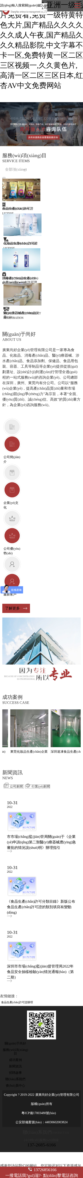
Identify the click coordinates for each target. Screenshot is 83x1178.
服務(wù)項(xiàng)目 (15, 1051)
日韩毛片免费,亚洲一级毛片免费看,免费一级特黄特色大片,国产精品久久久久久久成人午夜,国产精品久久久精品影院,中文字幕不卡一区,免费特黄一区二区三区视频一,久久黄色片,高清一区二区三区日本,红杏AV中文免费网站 (41, 45)
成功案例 (15, 1060)
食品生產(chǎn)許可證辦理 (17, 1002)
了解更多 (12, 608)
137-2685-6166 (41, 1144)
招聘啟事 (15, 1072)
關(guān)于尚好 (15, 1043)
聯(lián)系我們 (15, 1079)
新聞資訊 (15, 1066)
